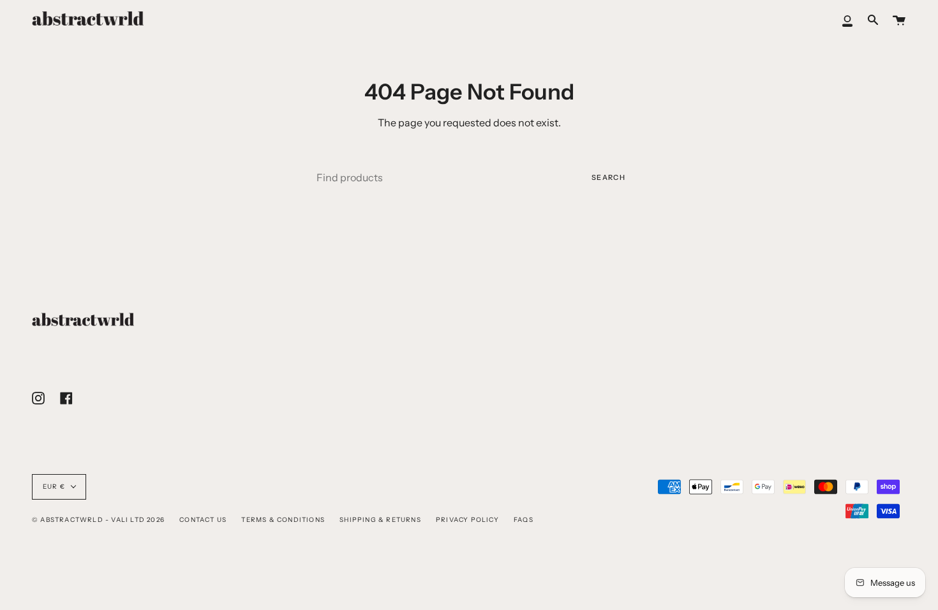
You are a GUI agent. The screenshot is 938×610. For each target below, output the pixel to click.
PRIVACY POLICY (467, 520)
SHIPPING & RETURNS (380, 520)
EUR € (54, 486)
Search (608, 177)
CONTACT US (203, 520)
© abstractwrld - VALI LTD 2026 (98, 520)
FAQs (523, 520)
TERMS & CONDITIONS (283, 520)
